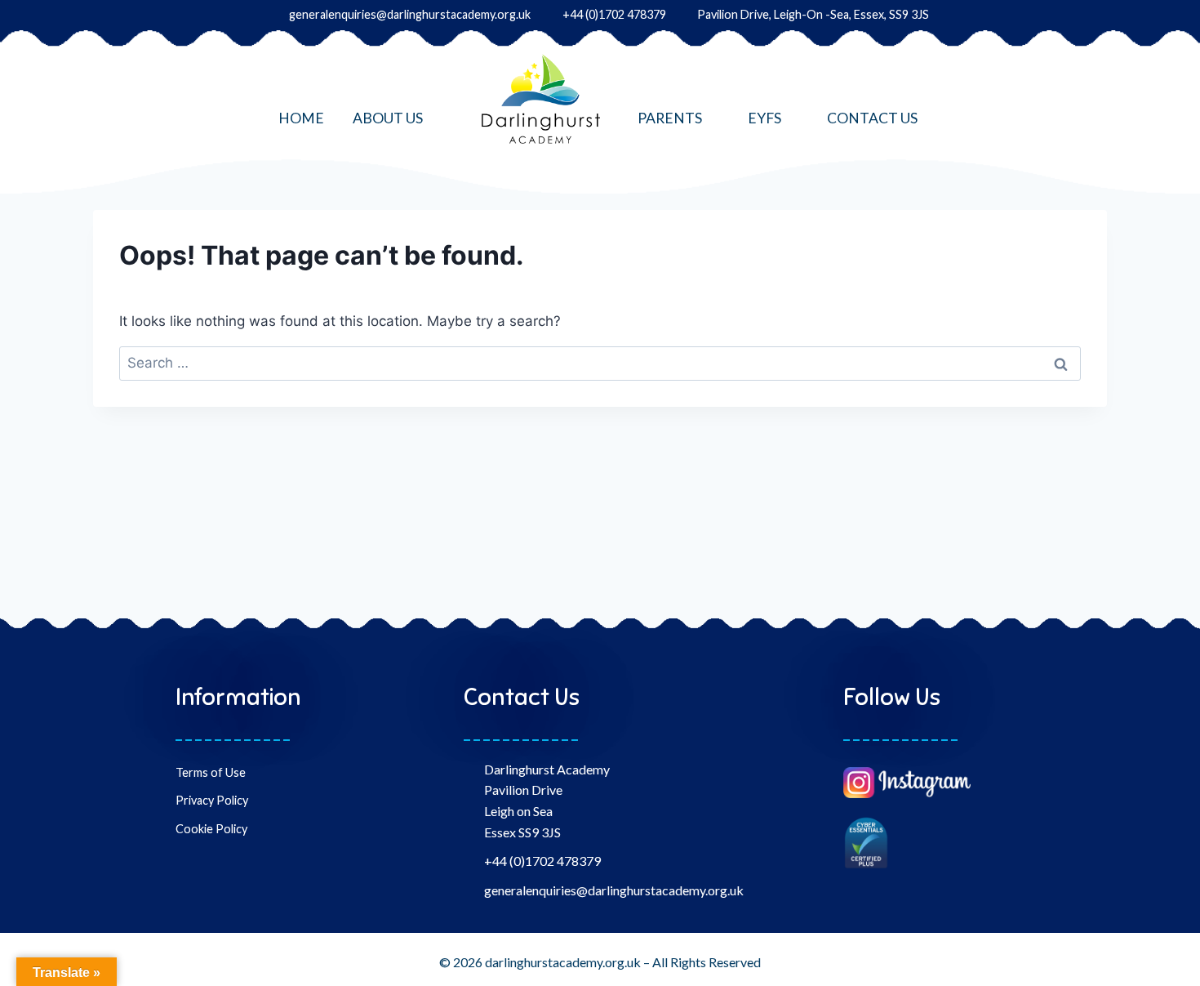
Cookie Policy (211, 829)
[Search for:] (600, 363)
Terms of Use (211, 772)
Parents (670, 118)
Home (301, 118)
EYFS (764, 118)
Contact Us (872, 118)
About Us (388, 118)
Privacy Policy (212, 800)
